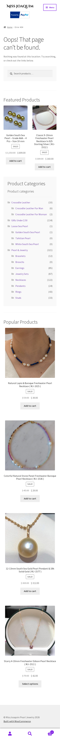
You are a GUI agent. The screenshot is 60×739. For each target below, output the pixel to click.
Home (9, 27)
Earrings (19, 268)
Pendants (20, 285)
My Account (10, 734)
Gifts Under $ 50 (19, 220)
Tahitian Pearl (22, 238)
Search (30, 734)
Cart (46, 731)
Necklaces (20, 279)
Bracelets (20, 255)
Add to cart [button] (15, 160)
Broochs (19, 262)
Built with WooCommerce (17, 721)
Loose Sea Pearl (19, 226)
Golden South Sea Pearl (27, 232)
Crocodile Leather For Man (29, 208)
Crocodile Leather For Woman (31, 214)
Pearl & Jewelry (19, 250)
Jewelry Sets (22, 273)
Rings (18, 291)
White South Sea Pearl (27, 244)
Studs (18, 297)
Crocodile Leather (20, 202)
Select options (30, 683)
